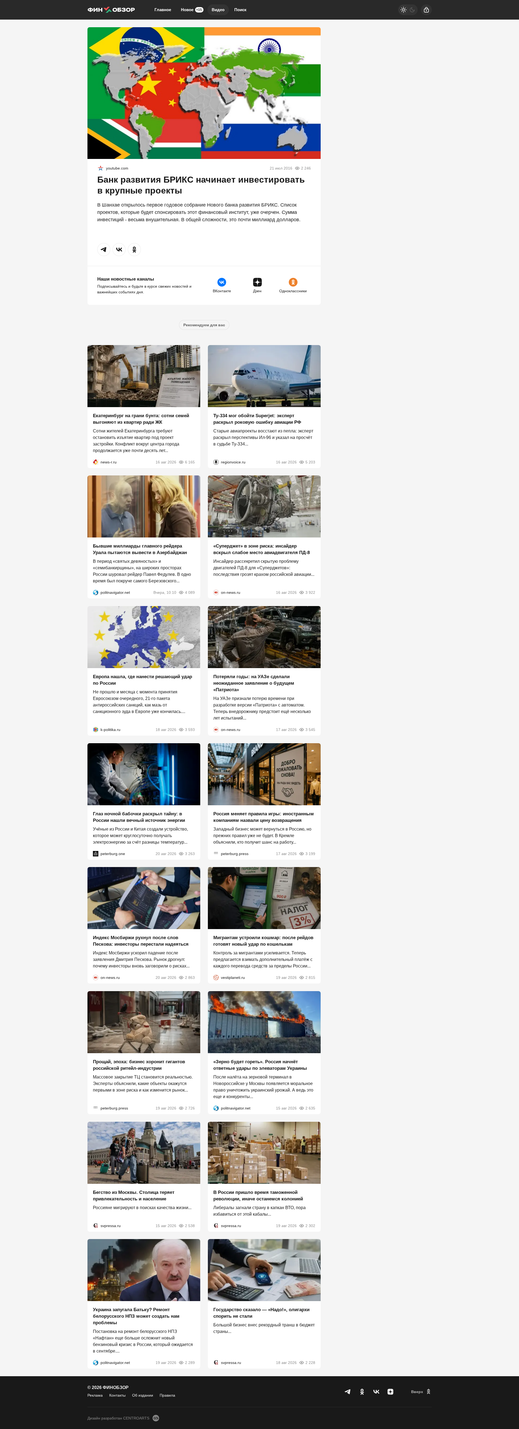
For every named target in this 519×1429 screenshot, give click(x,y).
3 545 (310, 729)
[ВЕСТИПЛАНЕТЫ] (216, 977)
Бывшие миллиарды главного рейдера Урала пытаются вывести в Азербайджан (140, 549)
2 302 (310, 1225)
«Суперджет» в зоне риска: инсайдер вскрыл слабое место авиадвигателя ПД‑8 (261, 549)
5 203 (310, 462)
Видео (218, 9)
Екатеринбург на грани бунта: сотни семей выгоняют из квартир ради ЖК (141, 419)
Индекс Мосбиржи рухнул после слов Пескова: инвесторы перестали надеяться (141, 941)
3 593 (190, 729)
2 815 (310, 977)
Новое (191, 9)
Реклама (95, 1395)
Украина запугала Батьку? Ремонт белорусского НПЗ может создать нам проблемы (136, 1316)
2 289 (190, 1362)
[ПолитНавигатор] (96, 592)
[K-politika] (96, 730)
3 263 (190, 853)
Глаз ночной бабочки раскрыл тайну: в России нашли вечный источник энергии (139, 817)
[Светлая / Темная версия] (408, 9)
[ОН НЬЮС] (216, 592)
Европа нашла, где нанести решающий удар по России (142, 680)
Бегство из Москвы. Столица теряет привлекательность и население (133, 1195)
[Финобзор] (111, 9)
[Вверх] (421, 1391)
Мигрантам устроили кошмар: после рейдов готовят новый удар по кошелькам (263, 941)
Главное (162, 9)
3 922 (310, 592)
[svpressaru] (96, 1225)
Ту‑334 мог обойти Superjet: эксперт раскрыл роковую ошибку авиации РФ (257, 419)
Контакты (117, 1395)
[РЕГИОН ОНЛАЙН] (96, 462)
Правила (167, 1395)
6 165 (190, 462)
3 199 (310, 853)
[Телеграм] (347, 1391)
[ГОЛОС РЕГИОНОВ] (216, 462)
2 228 (310, 1362)
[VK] (376, 1391)
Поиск (240, 9)
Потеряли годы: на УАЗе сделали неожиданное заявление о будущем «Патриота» (253, 683)
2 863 (190, 977)
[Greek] (100, 168)
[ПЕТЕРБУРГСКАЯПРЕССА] (216, 853)
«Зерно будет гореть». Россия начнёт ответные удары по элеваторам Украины (260, 1065)
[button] (103, 249)
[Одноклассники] (362, 1391)
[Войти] (426, 9)
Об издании (142, 1395)
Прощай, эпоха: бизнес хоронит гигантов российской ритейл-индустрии (139, 1065)
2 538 (190, 1225)
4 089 (190, 592)
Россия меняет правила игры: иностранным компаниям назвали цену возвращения (263, 817)
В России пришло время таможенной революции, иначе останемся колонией (258, 1195)
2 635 (310, 1108)
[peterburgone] (96, 853)
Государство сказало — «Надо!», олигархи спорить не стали (261, 1313)
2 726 (190, 1108)
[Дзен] (390, 1391)
